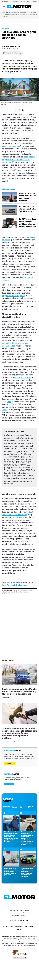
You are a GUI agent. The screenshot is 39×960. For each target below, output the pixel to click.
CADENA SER (30, 806)
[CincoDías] (18, 927)
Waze (28, 1)
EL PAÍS (21, 806)
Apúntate (9, 763)
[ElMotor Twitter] (18, 921)
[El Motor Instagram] (21, 921)
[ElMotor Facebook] (15, 921)
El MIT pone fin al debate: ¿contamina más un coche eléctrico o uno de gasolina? (11, 872)
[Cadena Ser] (19, 930)
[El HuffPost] (29, 927)
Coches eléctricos (26, 590)
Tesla (9, 401)
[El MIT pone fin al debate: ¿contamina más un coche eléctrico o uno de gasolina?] (11, 866)
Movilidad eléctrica (22, 592)
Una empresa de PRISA (19, 953)
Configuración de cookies (13, 913)
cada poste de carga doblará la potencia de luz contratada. (19, 159)
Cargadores (16, 590)
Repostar (22, 1)
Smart (15, 404)
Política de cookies (26, 913)
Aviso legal (12, 910)
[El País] (6, 927)
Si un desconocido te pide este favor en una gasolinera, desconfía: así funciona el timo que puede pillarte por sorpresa (11, 836)
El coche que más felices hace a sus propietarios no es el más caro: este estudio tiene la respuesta (27, 872)
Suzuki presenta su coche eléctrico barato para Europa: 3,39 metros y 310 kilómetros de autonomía (19, 691)
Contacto (23, 915)
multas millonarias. (22, 377)
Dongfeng (15, 1)
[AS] (12, 927)
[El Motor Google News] (27, 921)
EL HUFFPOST (15, 806)
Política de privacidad (23, 910)
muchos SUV (18, 517)
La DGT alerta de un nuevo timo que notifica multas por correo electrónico (27, 222)
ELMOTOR (6, 806)
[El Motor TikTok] (24, 921)
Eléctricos (5, 28)
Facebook (11, 585)
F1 (9, 1)
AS (25, 806)
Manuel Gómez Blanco (12, 47)
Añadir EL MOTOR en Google (14, 53)
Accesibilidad (15, 915)
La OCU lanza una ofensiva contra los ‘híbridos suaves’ (27, 208)
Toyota (4, 409)
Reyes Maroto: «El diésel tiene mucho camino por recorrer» (27, 197)
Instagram (23, 585)
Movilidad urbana (7, 594)
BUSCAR (9, 784)
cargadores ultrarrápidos (13, 295)
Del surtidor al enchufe (8, 592)
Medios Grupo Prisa (19, 957)
